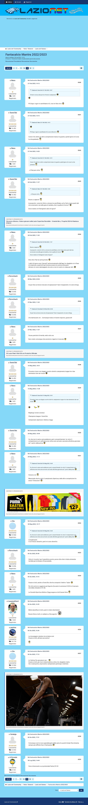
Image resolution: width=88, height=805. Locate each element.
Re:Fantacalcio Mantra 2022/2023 (38, 80)
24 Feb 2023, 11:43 (34, 235)
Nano (13, 80)
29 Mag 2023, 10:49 (34, 433)
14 (30, 68)
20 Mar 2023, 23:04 (34, 279)
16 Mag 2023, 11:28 (34, 389)
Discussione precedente (13, 61)
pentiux (13, 628)
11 (21, 68)
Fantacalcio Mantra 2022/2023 (26, 54)
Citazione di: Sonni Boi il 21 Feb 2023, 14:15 (42, 158)
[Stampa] (81, 68)
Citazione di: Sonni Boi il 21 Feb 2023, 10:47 (42, 90)
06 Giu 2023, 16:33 (33, 604)
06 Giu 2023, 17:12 (33, 654)
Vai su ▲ (81, 802)
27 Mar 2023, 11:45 (34, 302)
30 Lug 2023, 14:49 (34, 760)
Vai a (56, 790)
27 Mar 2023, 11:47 (34, 330)
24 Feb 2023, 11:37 (34, 182)
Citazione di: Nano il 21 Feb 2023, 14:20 (41, 189)
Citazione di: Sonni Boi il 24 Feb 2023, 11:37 (42, 242)
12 (24, 68)
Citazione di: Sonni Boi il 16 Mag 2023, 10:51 (42, 395)
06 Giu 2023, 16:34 (33, 630)
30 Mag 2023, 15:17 (34, 524)
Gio (13, 521)
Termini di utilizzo (70, 802)
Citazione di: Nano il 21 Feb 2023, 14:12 (41, 122)
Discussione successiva (29, 61)
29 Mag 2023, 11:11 (34, 457)
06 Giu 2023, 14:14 (33, 576)
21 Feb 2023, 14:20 (34, 151)
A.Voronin (13, 757)
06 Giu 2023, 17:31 (33, 737)
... (18, 68)
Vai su (8, 779)
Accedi (29, 18)
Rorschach (13, 276)
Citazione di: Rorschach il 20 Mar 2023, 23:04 (42, 309)
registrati (34, 18)
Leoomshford (13, 601)
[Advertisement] (44, 34)
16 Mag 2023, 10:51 (34, 365)
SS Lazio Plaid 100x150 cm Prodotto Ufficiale (21, 353)
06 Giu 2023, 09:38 (33, 553)
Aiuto (60, 802)
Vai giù (9, 68)
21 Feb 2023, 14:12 (34, 83)
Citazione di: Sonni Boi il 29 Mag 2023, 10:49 (42, 463)
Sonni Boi (13, 113)
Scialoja (13, 734)
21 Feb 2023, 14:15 (34, 116)
